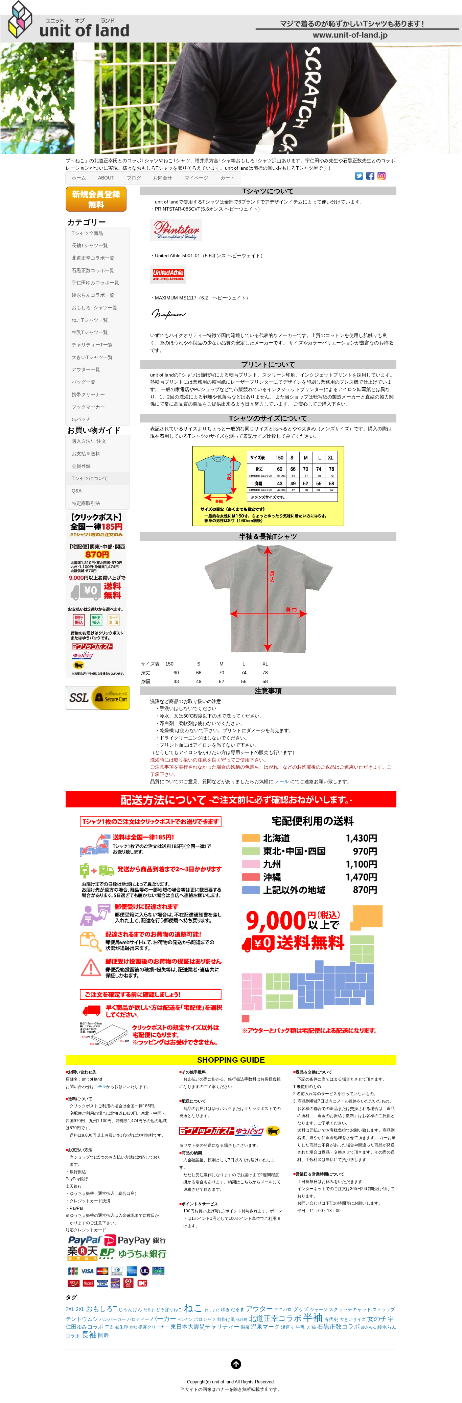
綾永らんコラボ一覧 (93, 295)
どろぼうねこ (169, 1309)
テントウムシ (82, 1319)
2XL (70, 1309)
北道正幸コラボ (275, 1318)
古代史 (331, 1319)
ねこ (193, 1307)
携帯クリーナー (88, 394)
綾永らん (368, 1327)
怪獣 (133, 1327)
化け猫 (241, 1319)
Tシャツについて (90, 478)
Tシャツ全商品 (87, 233)
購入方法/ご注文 (89, 441)
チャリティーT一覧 (92, 344)
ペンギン (185, 1319)
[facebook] (370, 175)
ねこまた (212, 1310)
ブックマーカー (88, 407)
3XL (80, 1309)
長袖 (89, 1334)
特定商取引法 (86, 503)
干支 (109, 1327)
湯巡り (287, 1327)
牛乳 (300, 1327)
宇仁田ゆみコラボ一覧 (95, 282)
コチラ (100, 1086)
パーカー (163, 1318)
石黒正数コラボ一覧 (93, 270)
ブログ (134, 177)
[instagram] (381, 175)
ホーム (79, 177)
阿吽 (104, 1335)
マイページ (196, 177)
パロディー (138, 1319)
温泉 (245, 1327)
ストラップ (384, 1309)
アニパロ (283, 1309)
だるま (149, 1310)
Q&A (77, 490)
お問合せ (162, 177)
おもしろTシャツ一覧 (94, 307)
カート (228, 177)
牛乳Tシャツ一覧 (90, 332)
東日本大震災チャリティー (204, 1326)
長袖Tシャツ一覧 (90, 245)
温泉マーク (265, 1326)
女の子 (377, 1318)
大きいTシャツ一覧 (92, 357)
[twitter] (359, 175)
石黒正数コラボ (338, 1326)
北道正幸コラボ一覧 (93, 258)
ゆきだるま (233, 1309)
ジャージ (318, 1309)
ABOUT (106, 177)
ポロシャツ (205, 1319)
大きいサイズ (353, 1319)
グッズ (300, 1309)
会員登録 (81, 466)
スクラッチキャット (350, 1309)
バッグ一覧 (83, 382)
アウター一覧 (86, 369)
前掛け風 (226, 1319)
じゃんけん (130, 1309)
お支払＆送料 (86, 453)
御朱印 (121, 1327)
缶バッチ (81, 419)
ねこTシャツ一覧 (90, 320)
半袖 (313, 1317)
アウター (259, 1308)
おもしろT (101, 1308)
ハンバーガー (112, 1319)
